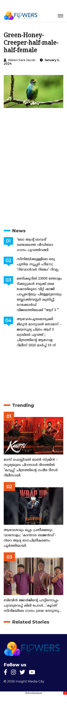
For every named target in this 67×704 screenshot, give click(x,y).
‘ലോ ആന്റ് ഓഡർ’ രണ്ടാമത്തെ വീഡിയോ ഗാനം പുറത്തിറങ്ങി (35, 245)
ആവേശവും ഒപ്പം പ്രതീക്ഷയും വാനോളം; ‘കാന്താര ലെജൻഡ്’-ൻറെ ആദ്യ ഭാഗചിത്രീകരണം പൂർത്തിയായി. (30, 538)
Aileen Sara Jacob (21, 60)
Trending (23, 405)
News (19, 230)
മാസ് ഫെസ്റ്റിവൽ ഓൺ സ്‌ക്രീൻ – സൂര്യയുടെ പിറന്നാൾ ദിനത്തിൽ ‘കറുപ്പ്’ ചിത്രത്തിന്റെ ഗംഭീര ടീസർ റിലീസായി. (31, 468)
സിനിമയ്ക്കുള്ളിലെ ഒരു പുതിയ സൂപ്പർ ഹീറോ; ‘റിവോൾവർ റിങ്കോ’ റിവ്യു (37, 264)
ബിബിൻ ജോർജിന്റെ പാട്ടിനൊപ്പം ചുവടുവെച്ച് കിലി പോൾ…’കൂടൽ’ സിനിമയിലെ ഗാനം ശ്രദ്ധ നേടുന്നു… (33, 605)
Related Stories (30, 622)
